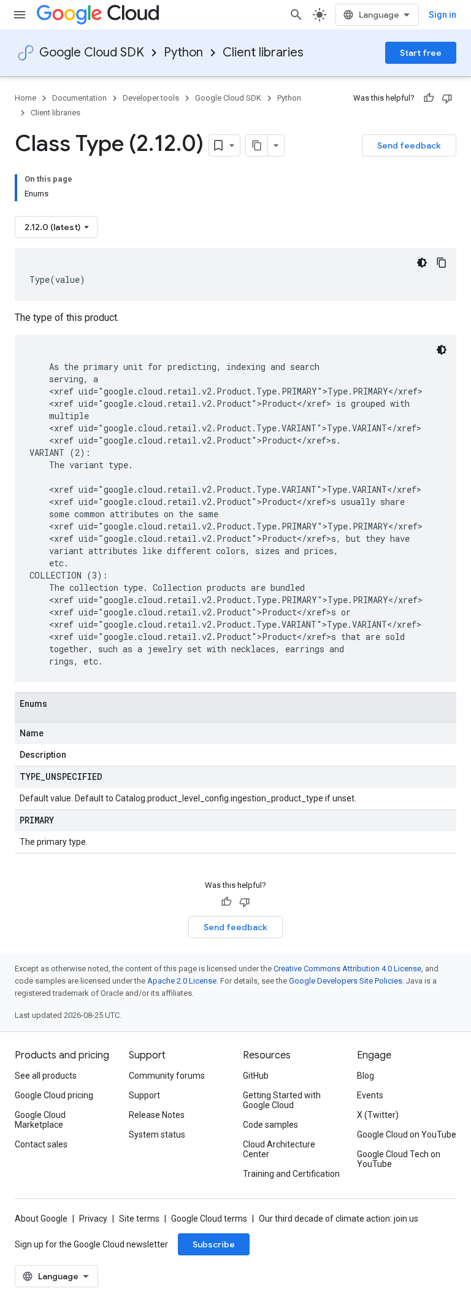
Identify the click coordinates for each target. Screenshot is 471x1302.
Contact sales (41, 1144)
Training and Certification (291, 1174)
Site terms (139, 1218)
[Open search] (296, 14)
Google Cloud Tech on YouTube (398, 1159)
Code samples (270, 1125)
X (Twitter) (378, 1115)
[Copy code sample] (441, 262)
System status (157, 1134)
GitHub (256, 1076)
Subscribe (214, 1244)
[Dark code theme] (422, 262)
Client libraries (263, 52)
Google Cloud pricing (54, 1095)
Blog (365, 1076)
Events (370, 1095)
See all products (46, 1076)
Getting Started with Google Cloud (282, 1100)
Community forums (167, 1076)
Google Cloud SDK (91, 52)
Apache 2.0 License (181, 980)
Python (183, 52)
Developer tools (151, 97)
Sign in (442, 15)
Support (144, 1095)
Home (25, 97)
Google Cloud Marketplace (40, 1120)
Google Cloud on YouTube (406, 1134)
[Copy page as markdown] (257, 145)
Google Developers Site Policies (345, 980)
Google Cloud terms (209, 1218)
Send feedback (409, 145)
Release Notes (157, 1115)
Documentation (79, 97)
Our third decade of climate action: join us (338, 1218)
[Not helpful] (447, 98)
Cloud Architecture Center (279, 1149)
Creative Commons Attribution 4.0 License (347, 968)
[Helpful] (428, 98)
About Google (41, 1218)
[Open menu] (19, 14)
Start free (421, 52)
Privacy (93, 1218)
